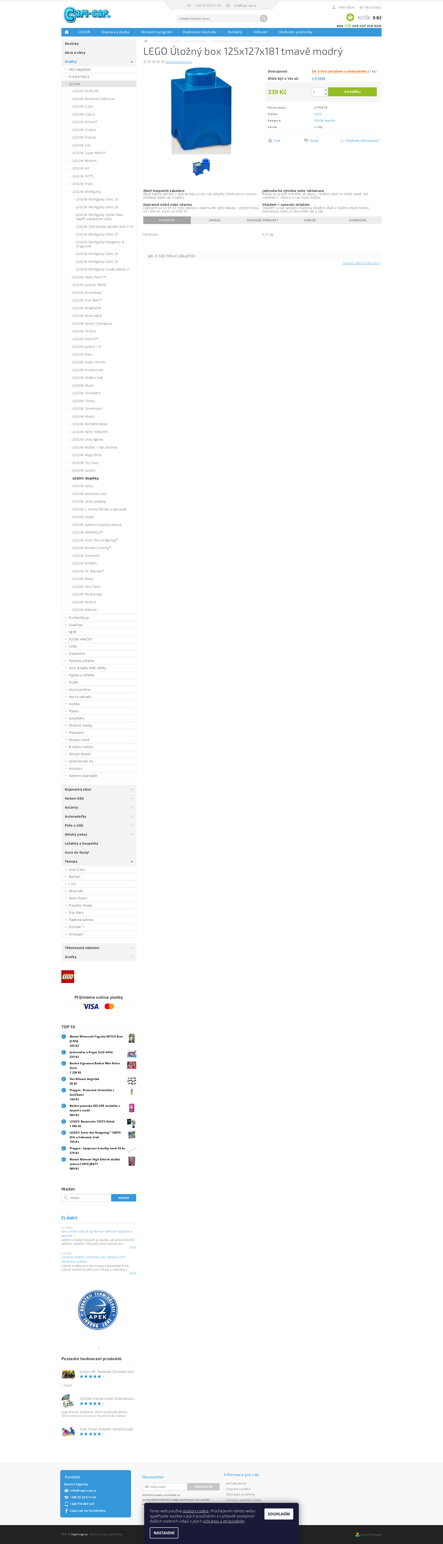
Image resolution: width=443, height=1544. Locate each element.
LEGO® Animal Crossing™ (91, 548)
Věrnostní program (156, 32)
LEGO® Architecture (88, 370)
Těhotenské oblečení (82, 948)
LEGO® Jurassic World (89, 284)
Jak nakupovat (236, 1483)
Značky (71, 957)
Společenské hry (81, 761)
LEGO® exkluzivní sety (89, 493)
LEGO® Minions (84, 160)
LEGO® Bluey (82, 578)
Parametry (167, 220)
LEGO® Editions (84, 609)
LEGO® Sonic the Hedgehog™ (95, 540)
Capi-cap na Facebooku (88, 1511)
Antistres (75, 768)
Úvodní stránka (66, 31)
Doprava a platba (115, 32)
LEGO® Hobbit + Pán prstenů (94, 447)
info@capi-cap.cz (83, 1490)
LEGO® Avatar (83, 517)
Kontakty (235, 32)
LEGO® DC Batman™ (88, 571)
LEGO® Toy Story (85, 463)
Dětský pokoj (76, 834)
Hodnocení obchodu (199, 32)
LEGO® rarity (82, 486)
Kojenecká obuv (78, 789)
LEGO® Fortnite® (86, 555)
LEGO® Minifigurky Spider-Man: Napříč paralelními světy (100, 216)
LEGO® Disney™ (84, 122)
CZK (347, 25)
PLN (370, 26)
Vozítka (74, 704)
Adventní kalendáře (83, 776)
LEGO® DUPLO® (85, 91)
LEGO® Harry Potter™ (89, 277)
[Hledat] (263, 18)
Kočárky (71, 807)
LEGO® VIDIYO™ (85, 339)
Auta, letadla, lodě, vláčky (87, 668)
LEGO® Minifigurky (86, 191)
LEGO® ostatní (83, 470)
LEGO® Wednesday (87, 594)
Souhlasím (279, 1514)
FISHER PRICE (79, 77)
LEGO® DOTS (82, 176)
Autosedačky (76, 816)
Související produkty (262, 220)
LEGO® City (81, 145)
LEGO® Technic (84, 331)
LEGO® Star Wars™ (87, 300)
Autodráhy (76, 718)
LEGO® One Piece (86, 586)
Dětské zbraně (80, 754)
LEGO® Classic (83, 114)
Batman (74, 876)
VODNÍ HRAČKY (80, 639)
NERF (73, 632)
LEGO (318, 114)
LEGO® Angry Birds (87, 455)
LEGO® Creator (84, 129)
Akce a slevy (75, 52)
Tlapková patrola (81, 919)
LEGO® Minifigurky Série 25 (97, 261)
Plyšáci (74, 711)
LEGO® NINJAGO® (86, 308)
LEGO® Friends (84, 137)
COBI (73, 646)
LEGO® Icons (82, 106)
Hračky (71, 61)
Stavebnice (77, 653)
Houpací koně (79, 739)
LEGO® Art (80, 168)
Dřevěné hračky (80, 725)
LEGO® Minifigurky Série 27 (97, 234)
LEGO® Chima (83, 401)
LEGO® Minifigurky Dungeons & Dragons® (100, 244)
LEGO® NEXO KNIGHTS (90, 432)
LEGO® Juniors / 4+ (87, 346)
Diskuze (310, 220)
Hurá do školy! (77, 852)
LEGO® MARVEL (84, 563)
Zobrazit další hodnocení (360, 263)
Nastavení (164, 1532)
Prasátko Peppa (80, 905)
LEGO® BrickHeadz (87, 292)
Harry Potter (78, 898)
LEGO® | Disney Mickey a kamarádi (99, 509)
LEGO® (84, 32)
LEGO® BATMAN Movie (90, 424)
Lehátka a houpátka (81, 843)
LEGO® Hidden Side (87, 377)
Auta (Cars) (77, 869)
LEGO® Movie (83, 385)
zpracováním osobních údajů (160, 1499)
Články (69, 1217)
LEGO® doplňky (85, 478)
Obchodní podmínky (295, 32)
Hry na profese (80, 689)
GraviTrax (76, 625)
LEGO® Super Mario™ (89, 153)
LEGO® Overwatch (86, 393)
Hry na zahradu (80, 697)
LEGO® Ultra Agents (88, 439)
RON (377, 26)
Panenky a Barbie (82, 660)
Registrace (373, 7)
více (132, 1247)
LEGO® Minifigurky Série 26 (97, 254)
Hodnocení (357, 220)
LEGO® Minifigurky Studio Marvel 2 (102, 269)
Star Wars (76, 912)
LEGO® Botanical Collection (93, 99)
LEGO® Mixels (83, 416)
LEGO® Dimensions (87, 408)
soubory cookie (196, 1511)
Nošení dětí (74, 798)
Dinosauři (76, 934)
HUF (362, 26)
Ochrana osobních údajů (243, 1500)
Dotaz (314, 141)
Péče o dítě (74, 825)
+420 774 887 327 (82, 1504)
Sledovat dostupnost (362, 141)
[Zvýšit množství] (326, 90)
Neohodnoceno (178, 61)
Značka (214, 220)
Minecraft (76, 891)
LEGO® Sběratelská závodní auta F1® (104, 226)
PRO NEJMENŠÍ (80, 69)
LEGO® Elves (82, 354)
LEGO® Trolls (82, 184)
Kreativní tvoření (81, 747)
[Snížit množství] (326, 94)
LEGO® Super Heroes (89, 362)
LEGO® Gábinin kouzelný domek (97, 524)
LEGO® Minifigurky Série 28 (97, 207)
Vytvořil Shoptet (371, 1535)
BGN (340, 26)
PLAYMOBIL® (79, 618)
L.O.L (72, 884)
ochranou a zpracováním (223, 1521)
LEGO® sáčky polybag (88, 501)
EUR (355, 26)
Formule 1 (76, 927)
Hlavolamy (76, 732)
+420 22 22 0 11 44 (83, 1497)
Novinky (72, 43)
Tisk (277, 141)
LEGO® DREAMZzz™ (87, 532)
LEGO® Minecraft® (87, 315)
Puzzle (73, 682)
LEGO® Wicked (84, 602)
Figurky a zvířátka (81, 675)
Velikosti (260, 32)
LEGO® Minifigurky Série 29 (97, 199)
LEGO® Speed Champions (92, 323)
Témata (71, 861)
